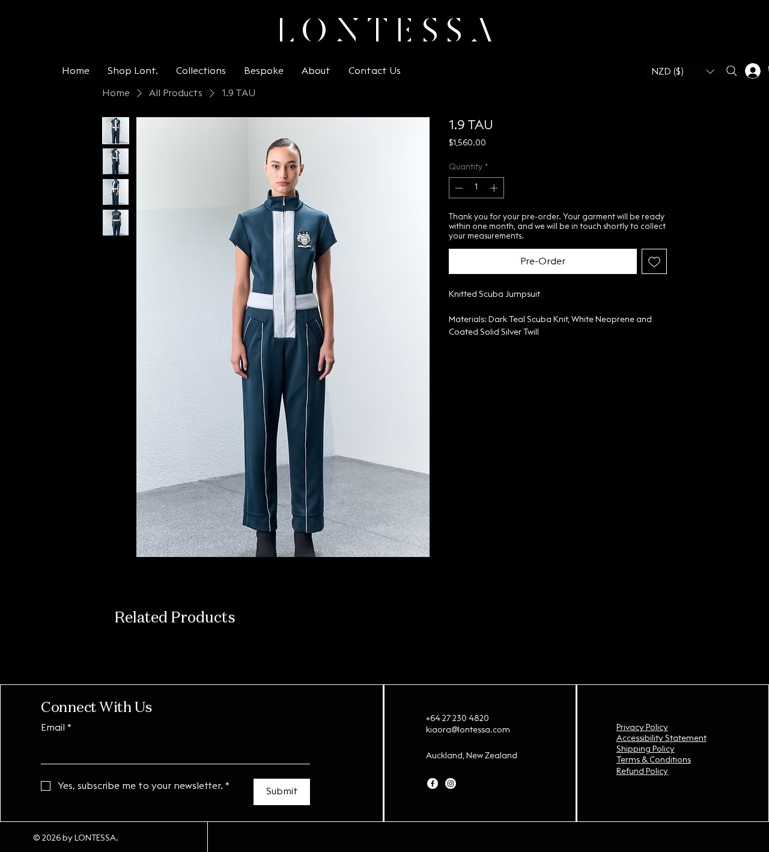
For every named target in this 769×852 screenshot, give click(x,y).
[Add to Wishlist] (654, 261)
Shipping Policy (645, 749)
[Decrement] (458, 188)
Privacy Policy (642, 727)
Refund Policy (642, 771)
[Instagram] (450, 783)
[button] (682, 72)
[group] (384, 651)
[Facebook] (432, 783)
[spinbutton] (476, 188)
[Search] (731, 71)
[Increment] (495, 188)
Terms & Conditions (653, 760)
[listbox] (682, 72)
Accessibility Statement (661, 738)
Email (56, 727)
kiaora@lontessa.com (468, 730)
